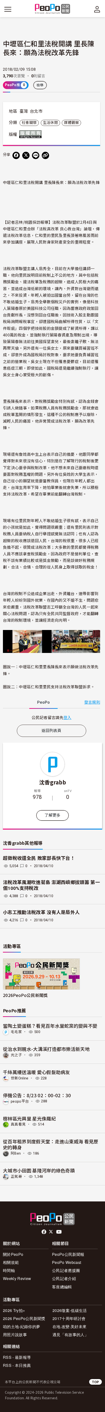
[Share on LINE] (35, 155)
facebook (44, 1231)
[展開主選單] (8, 9)
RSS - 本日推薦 (17, 1365)
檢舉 (40, 85)
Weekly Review (17, 1278)
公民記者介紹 (64, 1278)
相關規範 (11, 1262)
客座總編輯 (62, 1287)
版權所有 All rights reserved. (31, 134)
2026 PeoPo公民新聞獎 (24, 1318)
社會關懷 (29, 123)
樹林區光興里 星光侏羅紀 (29, 1118)
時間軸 (9, 1270)
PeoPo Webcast (66, 1262)
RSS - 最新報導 (17, 1357)
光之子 (16, 1055)
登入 (67, 717)
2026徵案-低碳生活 (69, 1310)
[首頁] (52, 9)
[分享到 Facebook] (16, 155)
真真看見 (18, 1124)
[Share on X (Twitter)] (26, 155)
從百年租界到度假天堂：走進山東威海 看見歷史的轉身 (50, 1144)
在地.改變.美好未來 (69, 1326)
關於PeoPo (13, 1254)
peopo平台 (20, 1101)
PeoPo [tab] (43, 702)
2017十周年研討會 (68, 1318)
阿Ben (16, 1153)
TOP (95, 1382)
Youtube (59, 1231)
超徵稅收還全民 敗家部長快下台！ (39, 858)
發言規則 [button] (92, 702)
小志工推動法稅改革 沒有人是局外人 (41, 912)
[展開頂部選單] (97, 9)
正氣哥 (16, 1176)
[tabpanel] (51, 717)
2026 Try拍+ (14, 1310)
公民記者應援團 (66, 1270)
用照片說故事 (15, 1334)
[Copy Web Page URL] (45, 155)
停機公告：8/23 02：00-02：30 (37, 1095)
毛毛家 (16, 1032)
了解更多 (52, 815)
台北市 (36, 111)
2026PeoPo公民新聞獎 (25, 995)
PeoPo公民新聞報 (68, 1254)
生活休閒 (50, 123)
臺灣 (24, 111)
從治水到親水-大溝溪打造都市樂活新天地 (46, 1049)
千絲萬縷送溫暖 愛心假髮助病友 (36, 1072)
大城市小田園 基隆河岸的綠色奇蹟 (39, 1170)
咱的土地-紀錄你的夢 (21, 1326)
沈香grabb (52, 782)
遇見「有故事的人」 (70, 1334)
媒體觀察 (71, 123)
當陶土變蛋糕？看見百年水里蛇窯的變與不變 (50, 1025)
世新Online (20, 1078)
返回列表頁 (52, 730)
